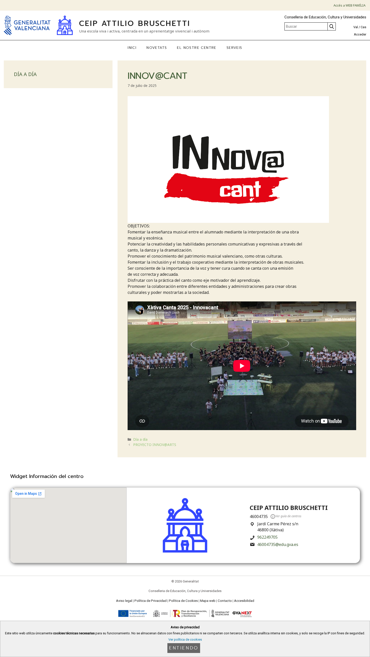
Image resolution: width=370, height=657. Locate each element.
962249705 (267, 537)
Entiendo (184, 647)
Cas (363, 27)
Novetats (156, 47)
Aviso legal (124, 601)
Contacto (225, 601)
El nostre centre (196, 47)
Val (355, 27)
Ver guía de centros (288, 516)
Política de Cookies (183, 601)
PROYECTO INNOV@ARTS (154, 444)
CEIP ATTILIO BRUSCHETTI (134, 23)
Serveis (234, 47)
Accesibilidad (244, 601)
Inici (132, 47)
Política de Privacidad (150, 601)
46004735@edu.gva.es (277, 544)
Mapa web (207, 601)
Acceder (360, 34)
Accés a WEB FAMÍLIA (349, 5)
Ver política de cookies (185, 639)
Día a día (140, 439)
